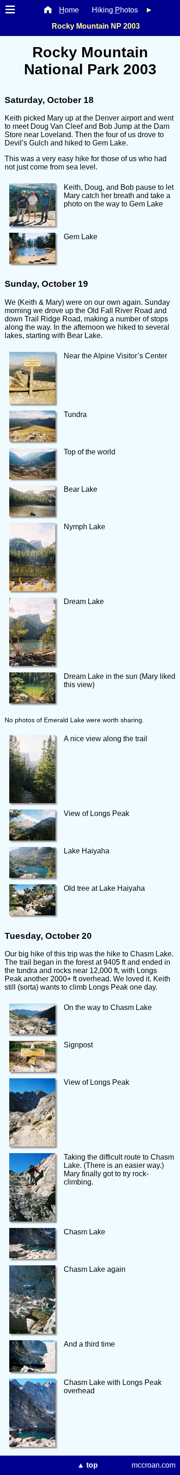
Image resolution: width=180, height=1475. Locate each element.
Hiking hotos (115, 10)
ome (69, 10)
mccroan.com (153, 1465)
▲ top (87, 1465)
